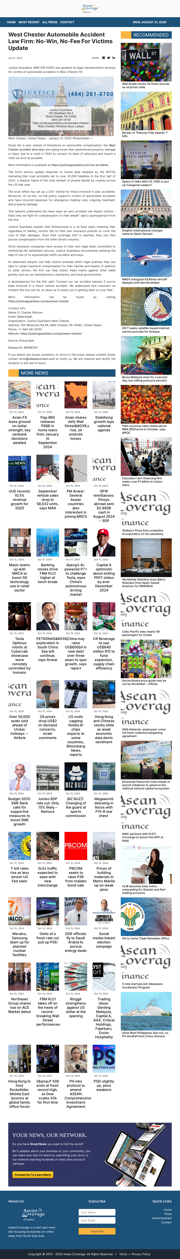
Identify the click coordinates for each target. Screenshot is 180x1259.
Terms (123, 1254)
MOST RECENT (29, 22)
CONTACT (67, 22)
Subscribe (97, 1231)
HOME (11, 22)
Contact (166, 1222)
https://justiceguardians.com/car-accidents (79, 165)
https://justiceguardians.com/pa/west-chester (38, 301)
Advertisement (162, 1218)
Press (168, 1214)
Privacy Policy (141, 1254)
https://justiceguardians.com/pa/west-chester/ (51, 333)
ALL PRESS (49, 22)
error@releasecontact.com (37, 359)
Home (168, 1209)
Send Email (24, 316)
